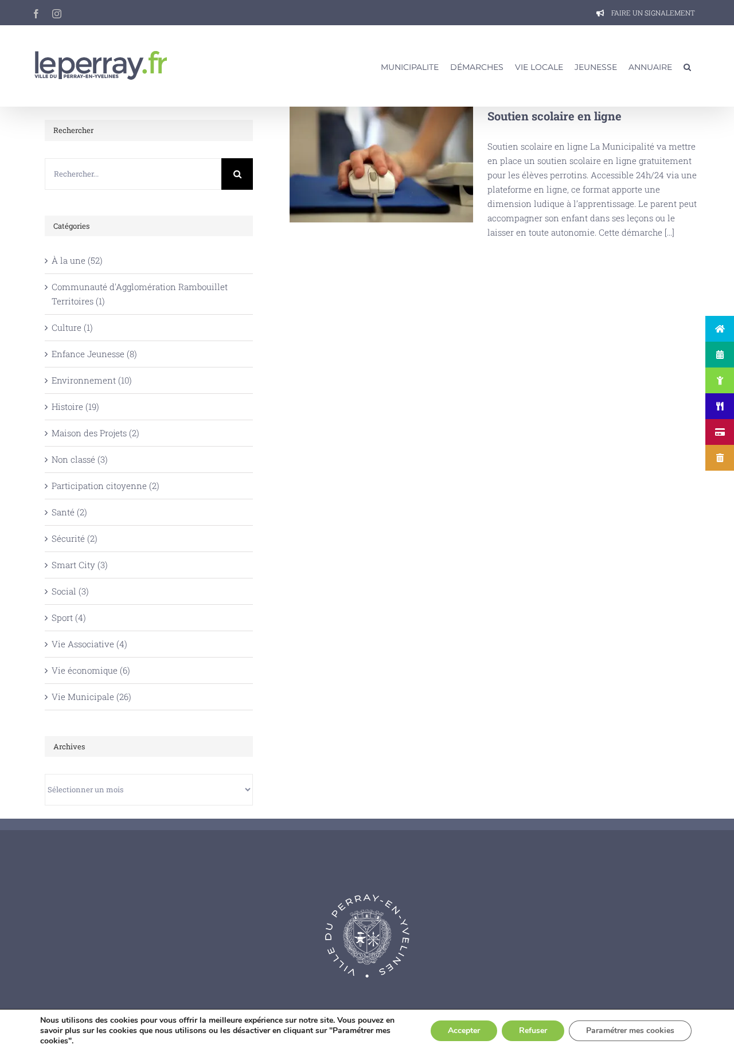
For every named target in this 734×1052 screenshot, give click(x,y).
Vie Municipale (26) (91, 696)
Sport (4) (69, 617)
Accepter (464, 1030)
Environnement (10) (92, 380)
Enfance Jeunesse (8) (94, 353)
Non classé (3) (80, 459)
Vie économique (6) (91, 670)
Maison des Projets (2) (95, 433)
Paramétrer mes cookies (630, 1030)
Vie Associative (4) (89, 644)
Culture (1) (72, 327)
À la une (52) (77, 260)
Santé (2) (69, 512)
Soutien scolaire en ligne (381, 165)
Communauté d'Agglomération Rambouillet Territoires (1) (140, 294)
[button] (687, 66)
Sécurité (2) (74, 538)
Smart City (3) (80, 564)
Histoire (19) (75, 406)
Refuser (533, 1030)
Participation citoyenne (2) (105, 485)
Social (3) (70, 591)
